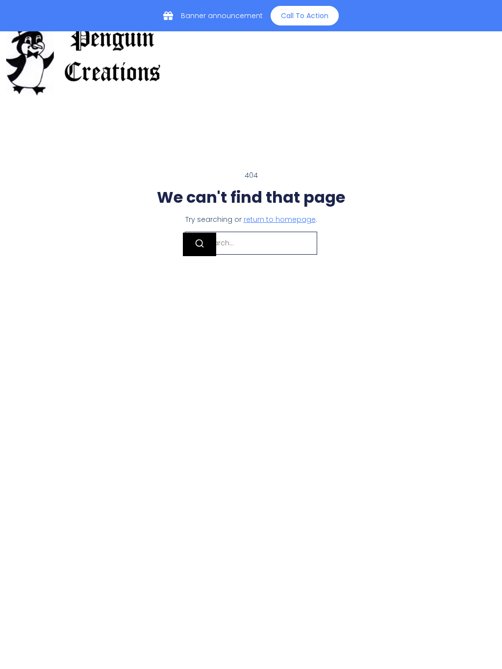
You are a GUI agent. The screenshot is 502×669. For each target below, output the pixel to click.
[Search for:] (251, 243)
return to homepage (280, 219)
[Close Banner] (492, 16)
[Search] (199, 244)
